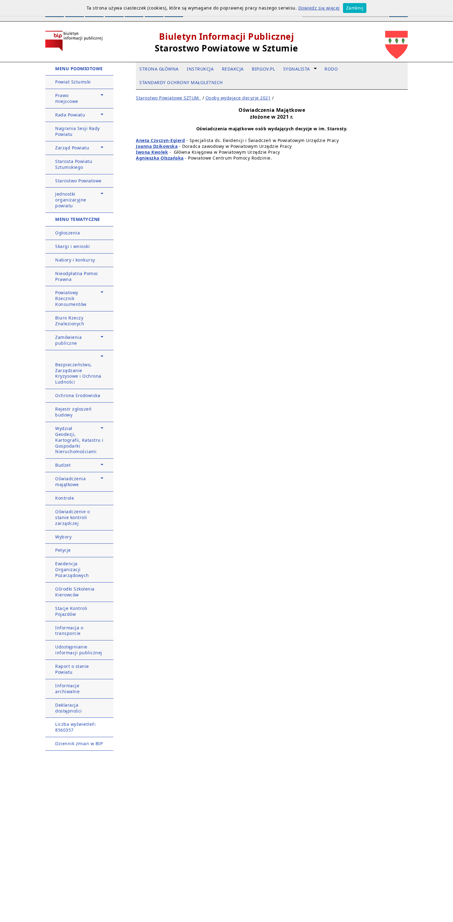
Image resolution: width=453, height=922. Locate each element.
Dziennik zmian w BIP (79, 743)
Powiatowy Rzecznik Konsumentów (71, 298)
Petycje (63, 550)
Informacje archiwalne (67, 688)
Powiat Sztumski (73, 82)
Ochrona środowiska (77, 395)
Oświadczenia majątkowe (70, 481)
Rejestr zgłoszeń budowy (73, 412)
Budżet (63, 465)
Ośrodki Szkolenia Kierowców (75, 592)
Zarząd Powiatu (72, 148)
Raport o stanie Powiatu (72, 669)
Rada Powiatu (70, 115)
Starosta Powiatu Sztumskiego (73, 164)
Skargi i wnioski (72, 246)
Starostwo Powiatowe (78, 181)
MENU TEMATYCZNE (77, 219)
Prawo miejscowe (66, 98)
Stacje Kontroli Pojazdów (71, 611)
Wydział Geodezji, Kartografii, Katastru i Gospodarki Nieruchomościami (79, 440)
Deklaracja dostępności (68, 708)
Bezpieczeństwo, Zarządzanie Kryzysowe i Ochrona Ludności (78, 373)
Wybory (63, 537)
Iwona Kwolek (152, 152)
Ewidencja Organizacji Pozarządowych (72, 569)
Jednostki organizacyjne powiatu (70, 200)
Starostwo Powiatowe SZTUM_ (168, 98)
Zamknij (355, 8)
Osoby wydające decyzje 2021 (238, 98)
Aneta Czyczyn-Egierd (160, 140)
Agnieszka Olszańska (160, 158)
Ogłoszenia (67, 233)
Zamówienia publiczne (68, 340)
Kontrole (64, 498)
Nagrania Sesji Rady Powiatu (77, 131)
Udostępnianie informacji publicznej (78, 650)
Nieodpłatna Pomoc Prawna (76, 276)
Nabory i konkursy (75, 260)
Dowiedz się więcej (319, 8)
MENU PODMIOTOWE (79, 68)
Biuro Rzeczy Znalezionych (69, 321)
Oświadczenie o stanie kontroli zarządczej (72, 517)
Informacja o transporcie (69, 630)
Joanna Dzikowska (157, 146)
